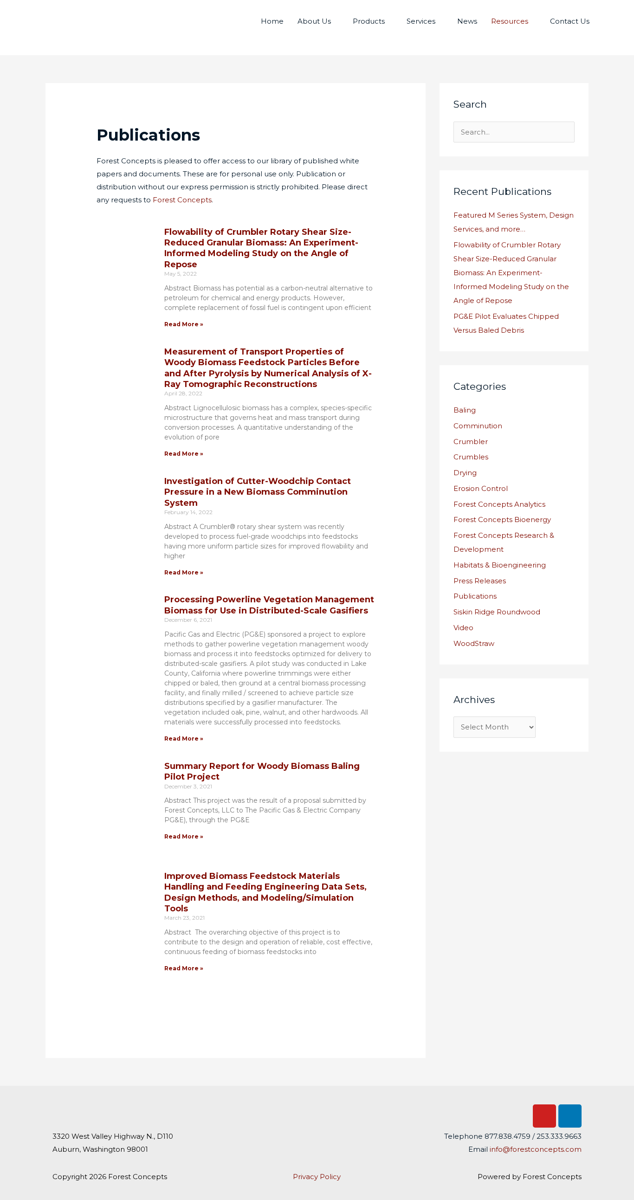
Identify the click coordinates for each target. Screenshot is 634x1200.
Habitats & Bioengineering (499, 565)
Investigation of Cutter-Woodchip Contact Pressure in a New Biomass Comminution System (257, 492)
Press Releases (479, 580)
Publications (475, 596)
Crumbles (470, 456)
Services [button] (421, 21)
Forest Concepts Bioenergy (502, 519)
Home (272, 21)
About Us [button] (314, 21)
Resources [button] (509, 21)
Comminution (477, 425)
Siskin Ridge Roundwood (496, 611)
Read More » (183, 324)
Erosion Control (480, 488)
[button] (607, 21)
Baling (464, 410)
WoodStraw (473, 643)
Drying (465, 472)
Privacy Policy (317, 1176)
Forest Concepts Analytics (499, 504)
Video (463, 627)
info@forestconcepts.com (536, 1149)
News (467, 21)
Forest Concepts (182, 199)
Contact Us (569, 21)
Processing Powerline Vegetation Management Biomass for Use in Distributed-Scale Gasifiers (269, 604)
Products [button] (369, 21)
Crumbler (470, 441)
